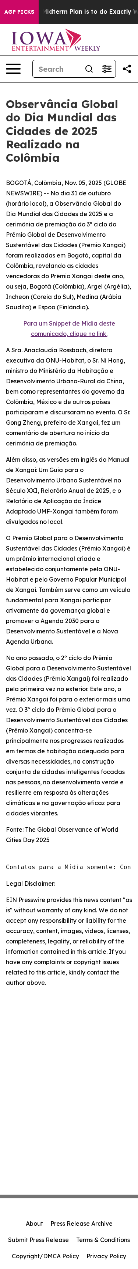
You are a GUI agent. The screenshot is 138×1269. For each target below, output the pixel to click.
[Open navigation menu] (13, 68)
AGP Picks (19, 12)
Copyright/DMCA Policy (45, 1256)
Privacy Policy (106, 1256)
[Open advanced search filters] (107, 68)
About (34, 1223)
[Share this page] (127, 68)
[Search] (89, 68)
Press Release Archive (81, 1223)
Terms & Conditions (103, 1239)
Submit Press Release (38, 1239)
